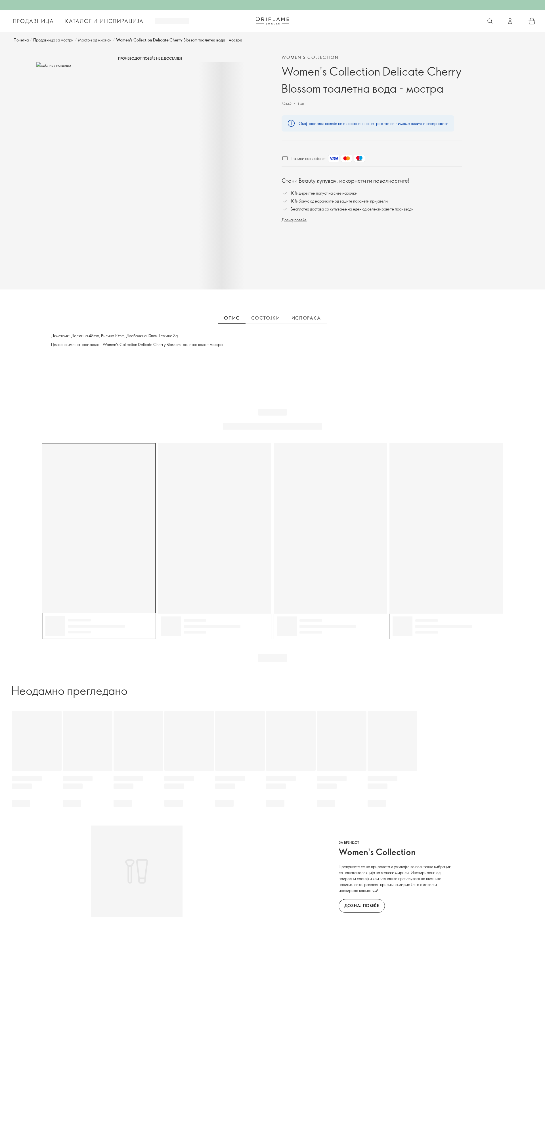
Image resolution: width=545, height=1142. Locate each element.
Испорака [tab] (306, 318)
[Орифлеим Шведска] (272, 21)
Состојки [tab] (265, 318)
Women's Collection (310, 57)
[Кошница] (532, 21)
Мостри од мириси (95, 40)
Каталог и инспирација (104, 21)
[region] (149, 175)
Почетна (21, 40)
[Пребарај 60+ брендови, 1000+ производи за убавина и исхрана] (490, 21)
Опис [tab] (232, 318)
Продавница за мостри (53, 40)
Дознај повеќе (294, 219)
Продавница (33, 21)
